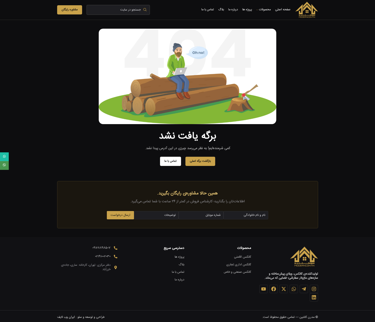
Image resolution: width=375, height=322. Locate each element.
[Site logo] (306, 10)
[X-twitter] (284, 289)
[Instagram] (314, 289)
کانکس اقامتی (242, 257)
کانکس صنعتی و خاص (237, 272)
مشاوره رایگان (70, 9)
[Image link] (304, 256)
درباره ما (179, 280)
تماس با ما (178, 272)
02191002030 (103, 256)
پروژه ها (179, 257)
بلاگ (181, 265)
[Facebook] (273, 289)
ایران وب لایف (66, 317)
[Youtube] (263, 289)
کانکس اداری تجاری (238, 265)
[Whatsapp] (294, 289)
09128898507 (101, 247)
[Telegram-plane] (304, 289)
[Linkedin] (314, 297)
